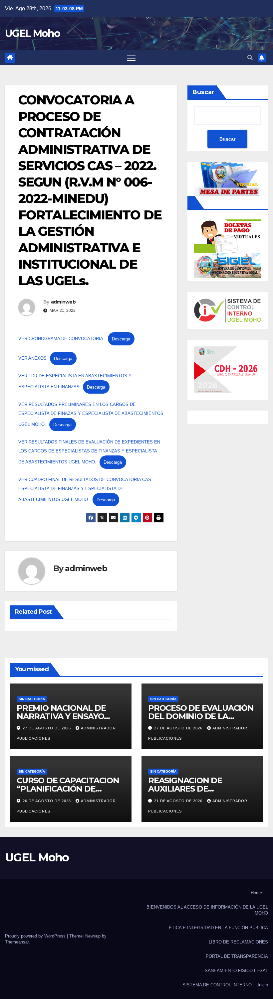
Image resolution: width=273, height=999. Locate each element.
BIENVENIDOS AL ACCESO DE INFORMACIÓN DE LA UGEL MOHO (207, 910)
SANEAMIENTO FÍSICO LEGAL (236, 970)
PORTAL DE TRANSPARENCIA (237, 956)
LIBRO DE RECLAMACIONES (238, 941)
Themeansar (17, 941)
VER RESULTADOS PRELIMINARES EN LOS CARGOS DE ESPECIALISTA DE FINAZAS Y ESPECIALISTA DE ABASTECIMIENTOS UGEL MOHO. (90, 414)
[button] (250, 58)
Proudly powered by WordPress (36, 936)
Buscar (203, 92)
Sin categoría (32, 699)
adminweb (63, 302)
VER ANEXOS (32, 358)
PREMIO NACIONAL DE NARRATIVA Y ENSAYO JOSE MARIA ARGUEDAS (64, 716)
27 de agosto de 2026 (47, 728)
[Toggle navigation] (131, 58)
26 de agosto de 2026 (47, 801)
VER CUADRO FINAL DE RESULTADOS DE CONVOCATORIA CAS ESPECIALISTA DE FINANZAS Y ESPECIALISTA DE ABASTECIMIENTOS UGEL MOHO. (84, 489)
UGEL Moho (32, 33)
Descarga (121, 338)
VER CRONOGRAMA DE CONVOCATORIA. (61, 338)
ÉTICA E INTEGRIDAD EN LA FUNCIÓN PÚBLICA (218, 927)
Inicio (263, 984)
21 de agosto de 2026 (179, 801)
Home (256, 892)
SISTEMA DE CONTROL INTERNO (217, 984)
